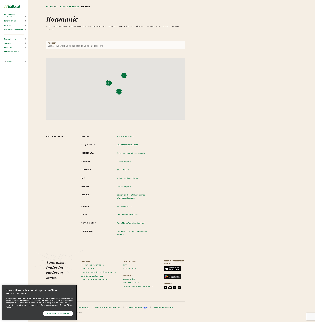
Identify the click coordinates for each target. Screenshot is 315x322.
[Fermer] (71, 290)
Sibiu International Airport (128, 214)
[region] (39, 302)
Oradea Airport (123, 186)
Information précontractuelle (163, 307)
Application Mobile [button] (11, 51)
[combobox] (115, 45)
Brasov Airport (123, 170)
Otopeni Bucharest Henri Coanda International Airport (131, 196)
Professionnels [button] (10, 39)
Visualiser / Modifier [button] (13, 29)
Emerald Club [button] (10, 21)
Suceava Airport (123, 206)
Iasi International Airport (127, 178)
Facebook (165, 287)
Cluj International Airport (127, 145)
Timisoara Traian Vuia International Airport (132, 233)
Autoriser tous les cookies (58, 313)
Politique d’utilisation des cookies (106, 307)
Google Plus (179, 287)
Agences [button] (7, 43)
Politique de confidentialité (77, 307)
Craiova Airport (123, 161)
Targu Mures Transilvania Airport (131, 223)
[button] (14, 15)
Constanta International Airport (130, 153)
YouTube (174, 287)
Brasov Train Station (125, 136)
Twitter (170, 287)
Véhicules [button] (8, 47)
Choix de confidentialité (134, 307)
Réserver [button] (8, 25)
